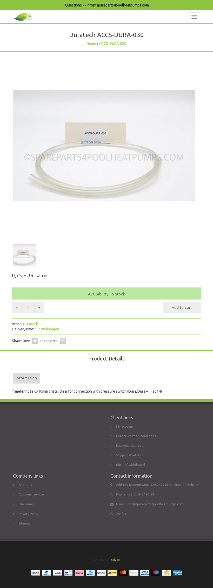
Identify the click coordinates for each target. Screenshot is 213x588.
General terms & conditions (136, 436)
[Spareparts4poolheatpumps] (20, 16)
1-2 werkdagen (47, 329)
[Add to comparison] (62, 341)
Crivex (115, 559)
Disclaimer (26, 504)
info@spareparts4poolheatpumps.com (155, 504)
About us (25, 484)
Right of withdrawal (130, 464)
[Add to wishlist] (35, 341)
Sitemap (25, 523)
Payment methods (129, 445)
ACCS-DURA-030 (112, 43)
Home (91, 43)
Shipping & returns (129, 455)
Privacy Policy (28, 513)
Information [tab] (26, 378)
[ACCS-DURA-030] (106, 145)
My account (124, 426)
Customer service (31, 494)
